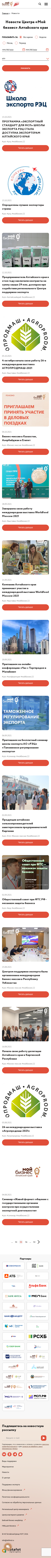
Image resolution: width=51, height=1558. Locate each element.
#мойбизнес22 (18, 141)
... (12, 1242)
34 (16, 1242)
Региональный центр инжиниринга (15, 1509)
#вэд (9, 908)
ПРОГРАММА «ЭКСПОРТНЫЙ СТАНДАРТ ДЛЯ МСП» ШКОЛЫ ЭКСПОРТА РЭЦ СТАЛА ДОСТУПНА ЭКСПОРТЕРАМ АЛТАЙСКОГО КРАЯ (23, 129)
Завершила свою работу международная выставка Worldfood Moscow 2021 (25, 512)
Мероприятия (8, 1466)
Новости (15, 13)
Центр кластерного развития (13, 1515)
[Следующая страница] (39, 1242)
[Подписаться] (43, 1438)
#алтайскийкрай (14, 297)
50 (34, 1242)
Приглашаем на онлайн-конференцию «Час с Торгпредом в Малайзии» (24, 668)
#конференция (13, 676)
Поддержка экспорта (11, 1484)
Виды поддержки (9, 1461)
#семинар (11, 756)
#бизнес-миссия (14, 445)
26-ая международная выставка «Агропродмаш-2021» (22, 1129)
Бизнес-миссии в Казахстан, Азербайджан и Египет (19, 438)
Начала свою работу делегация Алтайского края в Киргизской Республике (21, 1055)
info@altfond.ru (8, 1540)
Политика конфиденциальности (15, 1497)
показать (25, 68)
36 (26, 1242)
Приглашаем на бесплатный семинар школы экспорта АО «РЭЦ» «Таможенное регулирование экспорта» (25, 745)
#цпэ (4, 141)
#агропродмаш (13, 1136)
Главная (5, 13)
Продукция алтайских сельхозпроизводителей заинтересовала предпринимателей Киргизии (24, 825)
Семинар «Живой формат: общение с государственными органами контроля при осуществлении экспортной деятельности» (25, 1205)
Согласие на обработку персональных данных (21, 1502)
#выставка (11, 373)
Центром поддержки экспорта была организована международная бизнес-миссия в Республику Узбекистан (25, 977)
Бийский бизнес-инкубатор (12, 1520)
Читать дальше (25, 147)
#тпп (9, 836)
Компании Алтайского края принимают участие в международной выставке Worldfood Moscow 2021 (25, 590)
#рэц (9, 141)
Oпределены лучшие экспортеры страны (23, 207)
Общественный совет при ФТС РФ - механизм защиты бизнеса (24, 901)
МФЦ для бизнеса (9, 1526)
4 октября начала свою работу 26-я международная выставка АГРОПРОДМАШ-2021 (24, 364)
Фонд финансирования (12, 1490)
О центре (6, 1477)
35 (21, 1242)
